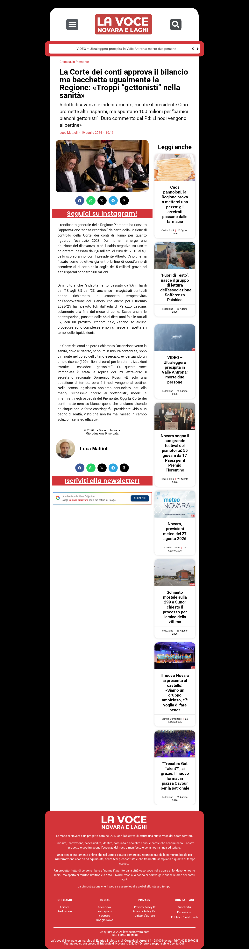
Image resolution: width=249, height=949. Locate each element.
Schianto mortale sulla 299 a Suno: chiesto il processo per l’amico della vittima (175, 607)
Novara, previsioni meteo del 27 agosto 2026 (175, 531)
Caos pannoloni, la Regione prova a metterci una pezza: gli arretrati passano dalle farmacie (175, 204)
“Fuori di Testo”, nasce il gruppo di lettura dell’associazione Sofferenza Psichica (175, 287)
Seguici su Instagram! (102, 213)
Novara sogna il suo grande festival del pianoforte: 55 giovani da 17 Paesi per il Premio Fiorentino (175, 453)
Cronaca (65, 62)
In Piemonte (80, 62)
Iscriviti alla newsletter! (102, 480)
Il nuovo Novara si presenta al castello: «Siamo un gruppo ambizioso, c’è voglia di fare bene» (174, 692)
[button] (72, 24)
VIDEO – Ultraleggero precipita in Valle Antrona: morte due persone (103, 49)
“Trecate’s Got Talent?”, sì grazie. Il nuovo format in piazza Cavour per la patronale (175, 776)
